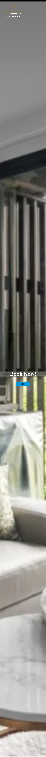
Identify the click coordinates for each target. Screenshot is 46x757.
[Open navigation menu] (41, 9)
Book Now (23, 384)
